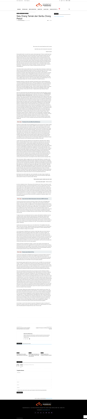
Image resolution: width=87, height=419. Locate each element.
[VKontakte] (68, 0)
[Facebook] (59, 0)
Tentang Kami (24, 9)
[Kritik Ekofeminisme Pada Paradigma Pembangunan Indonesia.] (46, 349)
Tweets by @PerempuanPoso (59, 16)
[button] (69, 9)
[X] (64, 0)
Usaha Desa (26, 13)
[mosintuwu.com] (43, 5)
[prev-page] (17, 358)
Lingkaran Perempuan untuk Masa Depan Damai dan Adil (44, 328)
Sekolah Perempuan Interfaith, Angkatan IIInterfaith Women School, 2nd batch (23, 328)
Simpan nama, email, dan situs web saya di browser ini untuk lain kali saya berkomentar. (32, 390)
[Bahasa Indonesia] (59, 9)
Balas (21, 367)
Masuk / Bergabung (26, 0)
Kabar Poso (40, 9)
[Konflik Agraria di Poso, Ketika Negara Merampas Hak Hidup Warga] (22, 349)
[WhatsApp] (25, 23)
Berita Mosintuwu (32, 9)
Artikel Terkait (19, 343)
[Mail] (63, 0)
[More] (27, 23)
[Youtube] (69, 0)
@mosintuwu (49, 398)
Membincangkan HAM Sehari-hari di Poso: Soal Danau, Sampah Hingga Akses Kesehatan (34, 355)
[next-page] (18, 358)
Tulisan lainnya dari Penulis (27, 343)
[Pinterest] (22, 23)
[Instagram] (61, 0)
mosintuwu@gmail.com (46, 409)
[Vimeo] (66, 0)
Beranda (19, 9)
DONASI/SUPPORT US (53, 9)
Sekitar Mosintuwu (22, 13)
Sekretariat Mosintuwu (21, 20)
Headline (18, 13)
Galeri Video (46, 9)
